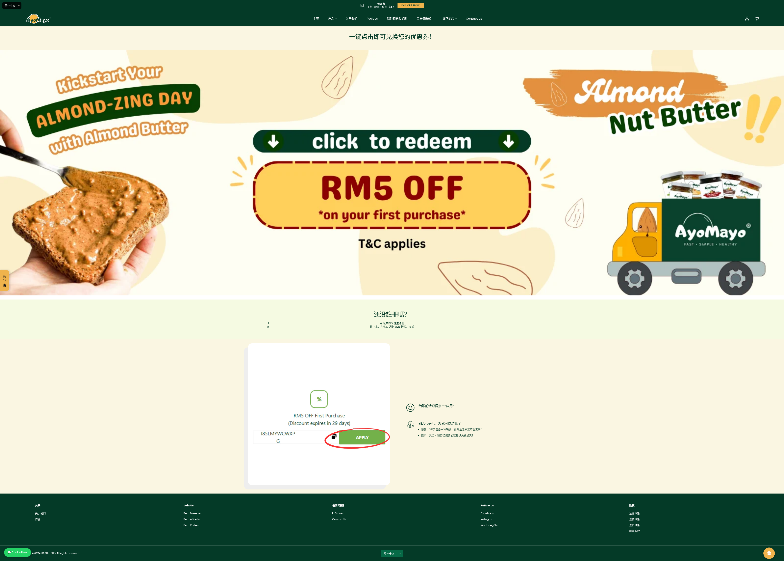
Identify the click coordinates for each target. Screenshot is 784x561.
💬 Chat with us (17, 552)
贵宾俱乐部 (424, 19)
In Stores (338, 513)
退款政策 (634, 519)
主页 (316, 19)
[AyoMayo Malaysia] (38, 18)
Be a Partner (192, 525)
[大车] (756, 18)
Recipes (372, 19)
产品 (331, 19)
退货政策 (634, 525)
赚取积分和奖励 (397, 19)
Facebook (487, 513)
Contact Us (339, 519)
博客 (37, 519)
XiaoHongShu (490, 525)
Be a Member (193, 513)
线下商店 (449, 19)
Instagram (487, 519)
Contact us (474, 19)
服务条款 (634, 531)
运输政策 (634, 513)
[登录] (747, 18)
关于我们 (351, 19)
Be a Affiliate (192, 519)
